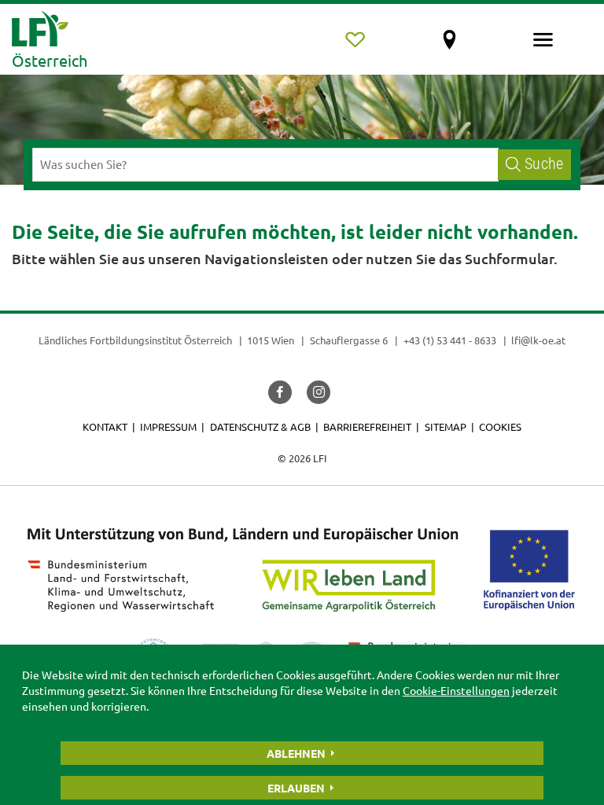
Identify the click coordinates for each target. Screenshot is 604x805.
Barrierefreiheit (367, 426)
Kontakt (105, 426)
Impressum (168, 426)
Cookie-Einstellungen (456, 690)
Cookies (500, 426)
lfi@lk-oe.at (538, 340)
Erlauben (296, 788)
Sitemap (445, 426)
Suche (544, 164)
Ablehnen (296, 753)
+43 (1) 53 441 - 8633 (449, 340)
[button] (280, 392)
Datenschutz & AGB (260, 426)
